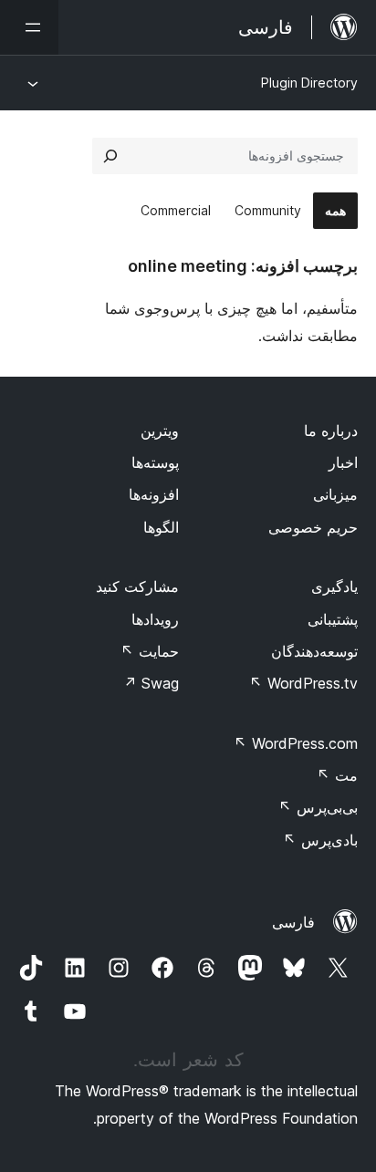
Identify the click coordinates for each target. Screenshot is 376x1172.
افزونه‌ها (154, 494)
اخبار (343, 462)
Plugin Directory (309, 82)
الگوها (161, 527)
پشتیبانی (333, 619)
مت (337, 775)
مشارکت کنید (137, 586)
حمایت (149, 651)
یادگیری (334, 586)
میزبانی (335, 494)
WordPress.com (296, 743)
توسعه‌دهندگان (314, 651)
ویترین (160, 430)
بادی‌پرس (320, 840)
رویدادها (155, 619)
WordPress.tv (303, 683)
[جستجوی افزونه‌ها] (110, 156)
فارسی (293, 922)
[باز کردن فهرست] (29, 27)
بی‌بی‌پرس (318, 807)
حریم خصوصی (313, 527)
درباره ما (331, 430)
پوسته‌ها (155, 462)
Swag (151, 683)
